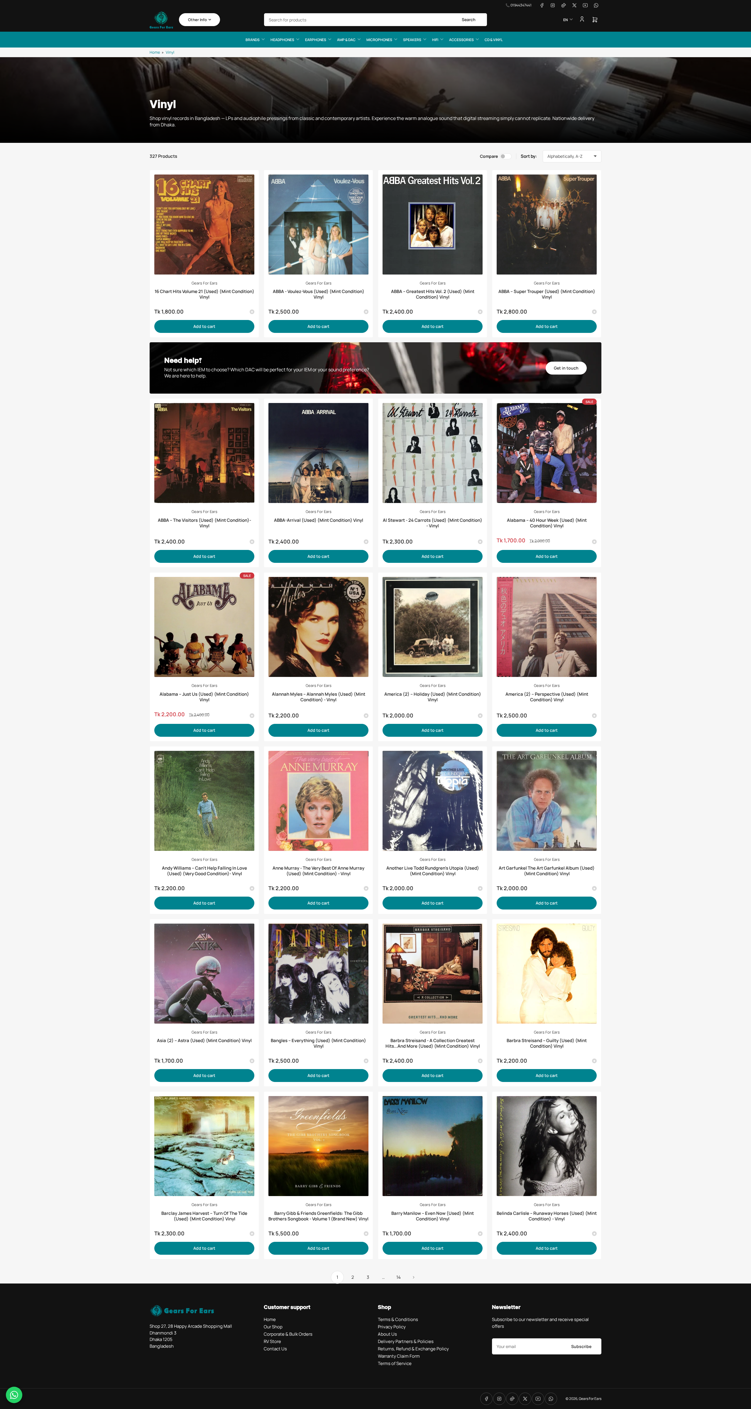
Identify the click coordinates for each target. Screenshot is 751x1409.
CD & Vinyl (494, 39)
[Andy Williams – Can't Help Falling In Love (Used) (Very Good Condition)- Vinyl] (204, 801)
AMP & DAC (346, 39)
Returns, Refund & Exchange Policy (413, 1349)
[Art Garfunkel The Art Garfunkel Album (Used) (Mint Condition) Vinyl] (547, 801)
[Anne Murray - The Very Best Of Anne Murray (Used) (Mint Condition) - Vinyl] (318, 801)
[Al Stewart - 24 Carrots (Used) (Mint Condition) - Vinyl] (433, 453)
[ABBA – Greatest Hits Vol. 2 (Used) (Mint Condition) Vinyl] (433, 225)
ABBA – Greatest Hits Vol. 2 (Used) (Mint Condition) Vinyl (432, 294)
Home (155, 52)
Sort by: (529, 156)
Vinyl (170, 52)
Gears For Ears (204, 283)
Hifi (435, 39)
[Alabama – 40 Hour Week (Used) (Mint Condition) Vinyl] (547, 453)
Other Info (197, 19)
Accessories (461, 39)
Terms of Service (395, 1363)
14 (398, 1277)
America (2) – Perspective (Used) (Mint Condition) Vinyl (546, 697)
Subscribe (581, 1346)
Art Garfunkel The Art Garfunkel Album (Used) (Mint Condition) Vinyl (547, 871)
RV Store (272, 1341)
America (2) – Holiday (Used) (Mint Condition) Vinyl (432, 697)
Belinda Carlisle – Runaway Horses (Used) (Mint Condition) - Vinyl (547, 1216)
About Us (387, 1334)
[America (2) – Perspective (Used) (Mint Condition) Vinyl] (547, 627)
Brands (253, 39)
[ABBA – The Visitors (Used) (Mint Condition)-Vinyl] (204, 453)
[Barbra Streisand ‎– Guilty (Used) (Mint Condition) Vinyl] (547, 974)
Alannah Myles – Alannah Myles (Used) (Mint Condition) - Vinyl (318, 697)
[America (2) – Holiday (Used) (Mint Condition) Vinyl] (433, 627)
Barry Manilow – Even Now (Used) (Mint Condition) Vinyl (432, 1216)
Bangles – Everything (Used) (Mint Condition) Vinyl (318, 1043)
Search (469, 19)
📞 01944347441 (518, 5)
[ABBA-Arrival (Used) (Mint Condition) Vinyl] (318, 453)
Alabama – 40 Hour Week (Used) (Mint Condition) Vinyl (547, 523)
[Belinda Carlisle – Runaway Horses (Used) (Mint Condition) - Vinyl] (547, 1146)
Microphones (379, 39)
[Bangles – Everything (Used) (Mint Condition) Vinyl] (318, 974)
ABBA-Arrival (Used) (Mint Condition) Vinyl (318, 520)
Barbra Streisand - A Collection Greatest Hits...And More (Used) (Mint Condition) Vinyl (432, 1043)
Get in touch (566, 368)
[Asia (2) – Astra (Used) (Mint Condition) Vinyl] (204, 974)
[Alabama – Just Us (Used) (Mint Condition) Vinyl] (204, 627)
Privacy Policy (392, 1327)
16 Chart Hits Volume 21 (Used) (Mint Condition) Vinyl (204, 294)
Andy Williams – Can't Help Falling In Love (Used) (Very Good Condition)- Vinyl (204, 871)
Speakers (412, 39)
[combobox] (375, 19)
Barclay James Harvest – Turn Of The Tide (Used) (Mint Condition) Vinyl (204, 1216)
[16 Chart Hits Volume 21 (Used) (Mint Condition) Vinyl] (204, 225)
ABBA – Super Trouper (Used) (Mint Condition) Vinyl (546, 294)
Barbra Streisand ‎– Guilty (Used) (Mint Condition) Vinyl (547, 1043)
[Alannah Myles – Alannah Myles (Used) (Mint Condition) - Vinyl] (318, 627)
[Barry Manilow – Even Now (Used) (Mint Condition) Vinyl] (433, 1146)
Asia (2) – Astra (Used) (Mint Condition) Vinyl (204, 1040)
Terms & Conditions (398, 1319)
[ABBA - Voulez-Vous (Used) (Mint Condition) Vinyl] (318, 225)
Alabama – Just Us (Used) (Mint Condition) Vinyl (204, 697)
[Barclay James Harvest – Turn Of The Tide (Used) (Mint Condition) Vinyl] (204, 1146)
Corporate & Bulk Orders (288, 1334)
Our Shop (273, 1327)
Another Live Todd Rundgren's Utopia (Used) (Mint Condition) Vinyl (432, 871)
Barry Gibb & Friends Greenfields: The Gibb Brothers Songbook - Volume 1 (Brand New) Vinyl (318, 1216)
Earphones (315, 39)
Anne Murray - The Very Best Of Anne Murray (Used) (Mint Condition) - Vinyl (318, 871)
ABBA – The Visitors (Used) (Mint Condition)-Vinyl (204, 523)
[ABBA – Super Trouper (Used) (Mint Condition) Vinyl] (547, 225)
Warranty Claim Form (399, 1356)
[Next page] (413, 1277)
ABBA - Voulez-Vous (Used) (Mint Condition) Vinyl (318, 294)
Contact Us (275, 1349)
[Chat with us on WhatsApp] (14, 1395)
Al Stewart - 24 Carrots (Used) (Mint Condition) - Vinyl (432, 523)
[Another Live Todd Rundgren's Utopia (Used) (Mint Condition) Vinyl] (433, 801)
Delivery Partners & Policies (406, 1341)
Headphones (282, 39)
